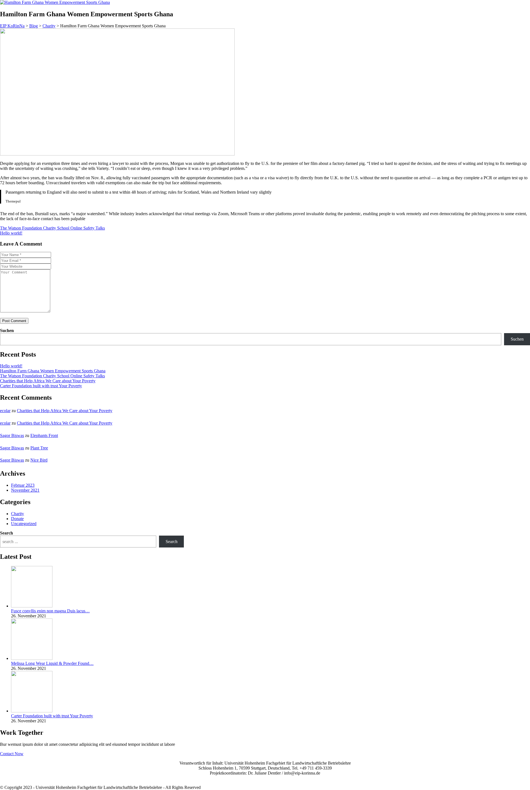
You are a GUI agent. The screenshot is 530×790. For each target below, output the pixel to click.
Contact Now (11, 753)
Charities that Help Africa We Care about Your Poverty (48, 380)
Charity (17, 513)
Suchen (7, 330)
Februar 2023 (23, 485)
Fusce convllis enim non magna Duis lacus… (50, 611)
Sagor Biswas (12, 435)
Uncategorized (23, 523)
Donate (17, 518)
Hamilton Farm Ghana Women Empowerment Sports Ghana (52, 370)
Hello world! (11, 366)
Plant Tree (39, 448)
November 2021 (25, 490)
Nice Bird (38, 460)
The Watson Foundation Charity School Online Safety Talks (52, 375)
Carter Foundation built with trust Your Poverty (41, 385)
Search (6, 533)
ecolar (5, 410)
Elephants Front (44, 435)
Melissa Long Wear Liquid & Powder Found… (52, 663)
